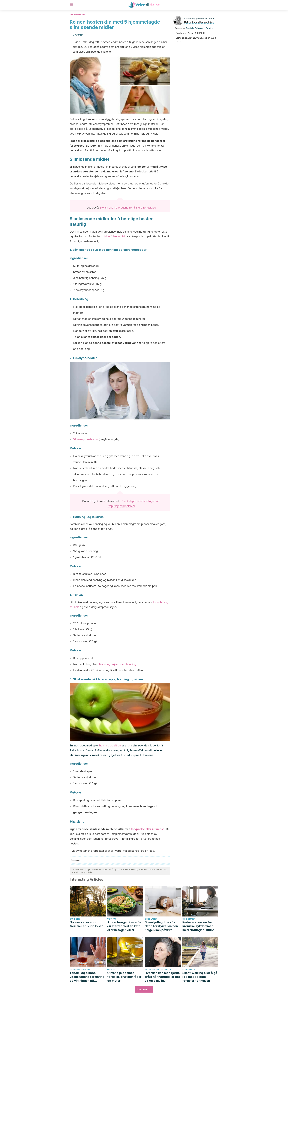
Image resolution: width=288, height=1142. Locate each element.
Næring (111, 970)
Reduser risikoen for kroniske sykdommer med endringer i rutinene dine (200, 926)
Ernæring (75, 919)
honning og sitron (110, 745)
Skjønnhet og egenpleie (158, 970)
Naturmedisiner (77, 15)
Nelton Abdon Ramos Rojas (199, 22)
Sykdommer (188, 919)
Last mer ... (144, 989)
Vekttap (111, 919)
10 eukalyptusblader (85, 439)
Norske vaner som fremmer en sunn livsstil (87, 924)
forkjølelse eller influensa (147, 829)
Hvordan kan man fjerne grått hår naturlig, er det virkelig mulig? (162, 976)
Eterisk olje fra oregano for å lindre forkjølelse (128, 207)
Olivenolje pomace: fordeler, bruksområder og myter (124, 976)
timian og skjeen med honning (117, 664)
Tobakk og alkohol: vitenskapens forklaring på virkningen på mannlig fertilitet (87, 977)
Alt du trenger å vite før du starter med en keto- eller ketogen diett (124, 926)
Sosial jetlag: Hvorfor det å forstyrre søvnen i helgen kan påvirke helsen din (162, 926)
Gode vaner (151, 919)
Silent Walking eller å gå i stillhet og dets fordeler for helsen (199, 976)
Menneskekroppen (80, 970)
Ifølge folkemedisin (114, 236)
